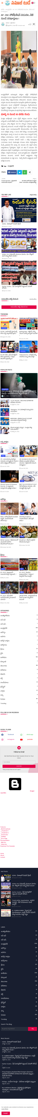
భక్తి (19, 678)
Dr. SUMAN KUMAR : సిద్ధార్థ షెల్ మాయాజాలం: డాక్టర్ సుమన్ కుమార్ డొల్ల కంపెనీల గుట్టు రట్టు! (23, 913)
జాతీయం (19, 657)
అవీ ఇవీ (19, 620)
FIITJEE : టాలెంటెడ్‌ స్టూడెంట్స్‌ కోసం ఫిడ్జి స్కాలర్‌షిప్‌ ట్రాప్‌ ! (8, 333)
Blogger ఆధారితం (17, 792)
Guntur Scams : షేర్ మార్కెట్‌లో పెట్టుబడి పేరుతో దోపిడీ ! (17, 287)
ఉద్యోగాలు (19, 645)
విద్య (19, 695)
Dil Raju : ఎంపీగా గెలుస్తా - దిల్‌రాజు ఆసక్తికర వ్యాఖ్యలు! (19, 1082)
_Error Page (3, 839)
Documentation (5, 841)
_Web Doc (3, 842)
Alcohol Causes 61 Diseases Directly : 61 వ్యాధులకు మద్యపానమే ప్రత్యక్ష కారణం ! (8, 486)
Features (3, 827)
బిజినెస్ (19, 674)
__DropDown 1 (4, 831)
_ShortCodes (4, 835)
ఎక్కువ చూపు (33, 195)
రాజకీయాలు (19, 682)
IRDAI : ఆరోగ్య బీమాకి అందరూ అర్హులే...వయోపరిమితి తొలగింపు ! (9, 519)
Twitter (19, 172)
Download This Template (7, 846)
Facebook (13, 172)
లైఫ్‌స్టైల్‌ (19, 687)
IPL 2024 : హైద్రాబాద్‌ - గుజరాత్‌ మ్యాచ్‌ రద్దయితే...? (8, 574)
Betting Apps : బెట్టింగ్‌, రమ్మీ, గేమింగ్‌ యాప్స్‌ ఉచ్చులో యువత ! (28, 334)
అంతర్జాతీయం (19, 616)
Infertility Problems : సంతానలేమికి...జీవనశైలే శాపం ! (26, 519)
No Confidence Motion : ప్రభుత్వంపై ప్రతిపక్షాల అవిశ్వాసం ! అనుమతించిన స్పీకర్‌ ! (16, 1089)
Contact (2, 857)
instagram (11, 739)
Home (2, 854)
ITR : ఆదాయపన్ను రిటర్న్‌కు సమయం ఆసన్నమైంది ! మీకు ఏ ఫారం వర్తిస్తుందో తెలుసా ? (9, 461)
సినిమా (19, 699)
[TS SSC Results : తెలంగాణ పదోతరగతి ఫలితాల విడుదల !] (4, 403)
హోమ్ (2, 10)
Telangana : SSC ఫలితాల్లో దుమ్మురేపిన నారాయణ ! (21, 410)
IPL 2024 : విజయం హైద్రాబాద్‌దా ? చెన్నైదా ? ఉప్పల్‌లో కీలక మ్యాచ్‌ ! (26, 574)
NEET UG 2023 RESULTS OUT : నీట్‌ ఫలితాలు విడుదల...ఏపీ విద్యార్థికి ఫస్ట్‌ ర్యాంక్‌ (28, 486)
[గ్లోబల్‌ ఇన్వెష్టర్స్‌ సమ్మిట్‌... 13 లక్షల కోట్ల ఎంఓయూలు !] (4, 430)
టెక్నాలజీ (19, 662)
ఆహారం (19, 636)
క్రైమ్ (19, 653)
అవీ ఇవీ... (19, 624)
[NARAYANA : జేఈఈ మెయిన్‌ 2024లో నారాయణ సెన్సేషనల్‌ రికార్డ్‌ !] (4, 421)
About (2, 855)
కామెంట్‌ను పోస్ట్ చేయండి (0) (19, 307)
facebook (11, 735)
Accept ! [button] (5, 1113)
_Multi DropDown (5, 829)
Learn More (4, 1109)
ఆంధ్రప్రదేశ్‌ (8, 10)
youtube (30, 739)
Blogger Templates (15, 1103)
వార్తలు (19, 691)
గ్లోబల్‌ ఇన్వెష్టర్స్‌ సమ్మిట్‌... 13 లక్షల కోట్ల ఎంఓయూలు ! (21, 428)
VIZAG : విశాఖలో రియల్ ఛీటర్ (11, 224)
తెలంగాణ (19, 666)
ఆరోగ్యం (19, 632)
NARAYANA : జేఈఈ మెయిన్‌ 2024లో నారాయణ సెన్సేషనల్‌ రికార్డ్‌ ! (21, 419)
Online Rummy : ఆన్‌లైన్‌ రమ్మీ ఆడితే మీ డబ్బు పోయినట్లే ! (28, 356)
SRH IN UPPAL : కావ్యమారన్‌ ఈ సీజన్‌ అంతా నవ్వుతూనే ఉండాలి (28, 598)
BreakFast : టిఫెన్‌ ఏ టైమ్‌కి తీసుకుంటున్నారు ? (27, 541)
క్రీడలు (19, 649)
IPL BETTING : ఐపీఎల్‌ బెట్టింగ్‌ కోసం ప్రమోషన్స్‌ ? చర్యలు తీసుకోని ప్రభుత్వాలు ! (8, 357)
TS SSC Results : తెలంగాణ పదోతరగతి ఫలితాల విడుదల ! (21, 402)
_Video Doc (3, 844)
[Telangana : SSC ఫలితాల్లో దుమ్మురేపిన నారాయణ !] (4, 412)
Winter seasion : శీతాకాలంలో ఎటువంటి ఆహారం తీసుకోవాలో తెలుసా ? (9, 542)
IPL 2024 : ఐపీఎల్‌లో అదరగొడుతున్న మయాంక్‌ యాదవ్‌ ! (8, 598)
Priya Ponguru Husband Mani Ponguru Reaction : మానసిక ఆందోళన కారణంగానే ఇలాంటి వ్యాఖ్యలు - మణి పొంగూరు (18, 1074)
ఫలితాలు (19, 670)
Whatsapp (24, 172)
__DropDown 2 (4, 833)
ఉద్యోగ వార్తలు (19, 641)
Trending (19, 703)
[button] (37, 3)
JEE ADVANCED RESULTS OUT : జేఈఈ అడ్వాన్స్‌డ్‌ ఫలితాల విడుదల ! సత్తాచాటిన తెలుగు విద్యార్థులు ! (28, 462)
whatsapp (30, 735)
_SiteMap (3, 837)
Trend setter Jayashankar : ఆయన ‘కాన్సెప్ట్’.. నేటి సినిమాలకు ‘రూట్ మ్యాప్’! (23, 903)
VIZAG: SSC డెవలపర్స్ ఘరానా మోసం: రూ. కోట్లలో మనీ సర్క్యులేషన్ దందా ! (18, 255)
